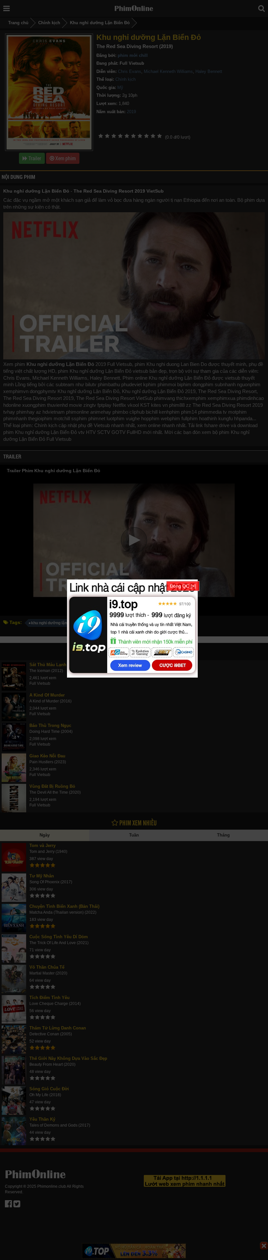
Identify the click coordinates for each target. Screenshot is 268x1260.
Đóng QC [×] (183, 586)
